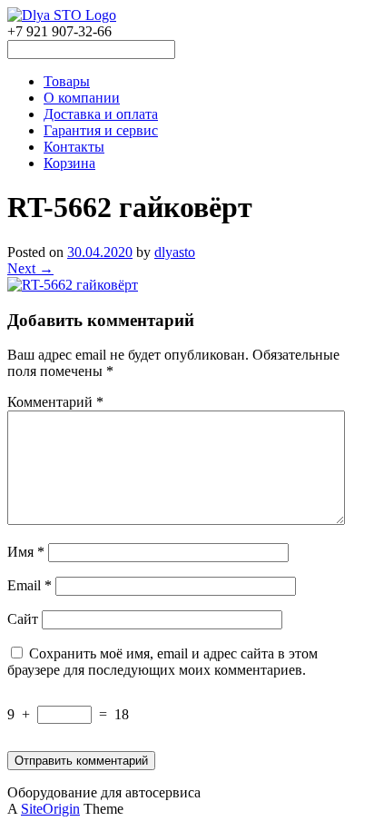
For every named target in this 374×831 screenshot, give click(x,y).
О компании (82, 97)
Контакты (74, 146)
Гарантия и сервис (101, 130)
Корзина (69, 163)
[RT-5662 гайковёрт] (72, 284)
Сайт (22, 619)
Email (29, 585)
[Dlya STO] (61, 15)
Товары (67, 81)
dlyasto (174, 252)
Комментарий (55, 402)
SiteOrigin (50, 808)
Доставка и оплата (101, 114)
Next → (30, 268)
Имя (25, 551)
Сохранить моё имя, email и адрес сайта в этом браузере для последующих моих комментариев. (162, 662)
